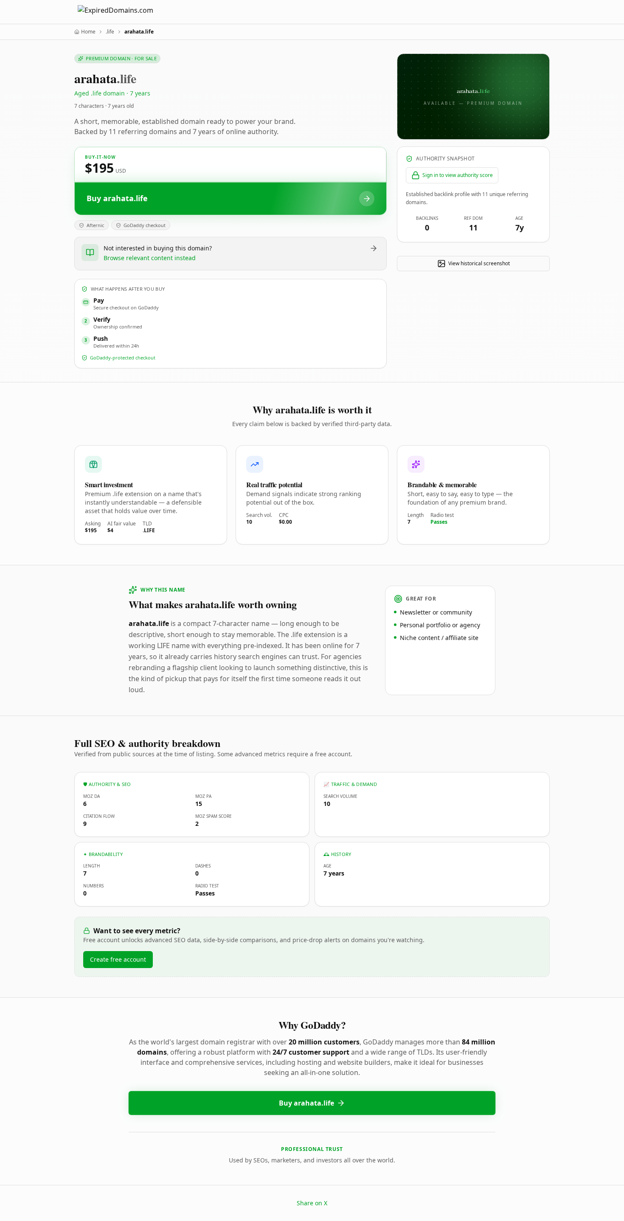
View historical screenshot (479, 263)
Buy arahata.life (306, 1103)
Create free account (118, 959)
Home (88, 31)
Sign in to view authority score (457, 175)
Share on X (312, 1203)
